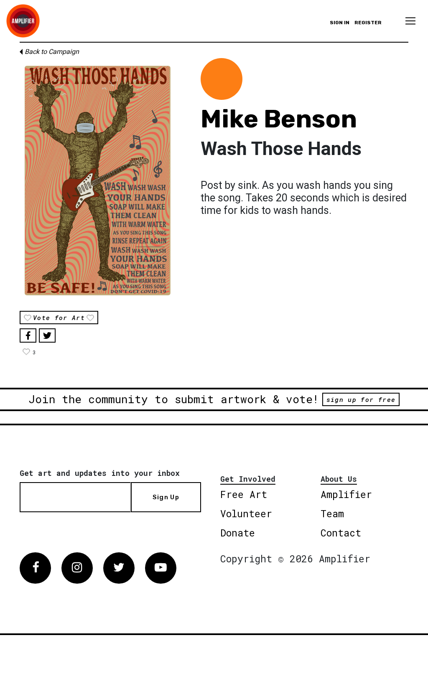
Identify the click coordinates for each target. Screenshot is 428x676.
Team (332, 513)
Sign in (339, 22)
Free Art (243, 494)
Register (368, 22)
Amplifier (346, 494)
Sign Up (166, 497)
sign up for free (360, 399)
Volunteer (246, 513)
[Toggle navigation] (410, 21)
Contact (341, 532)
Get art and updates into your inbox (100, 473)
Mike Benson (279, 119)
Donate (237, 532)
